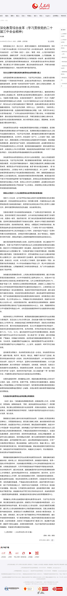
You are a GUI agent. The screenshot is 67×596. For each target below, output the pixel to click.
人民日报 (3, 557)
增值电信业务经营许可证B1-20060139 (32, 574)
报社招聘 (24, 564)
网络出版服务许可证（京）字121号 (54, 577)
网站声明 (56, 564)
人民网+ (10, 557)
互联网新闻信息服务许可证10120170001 (11, 574)
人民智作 (37, 557)
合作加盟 (40, 564)
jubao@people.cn (57, 567)
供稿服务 (46, 564)
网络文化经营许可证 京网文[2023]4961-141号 (33, 577)
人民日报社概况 (11, 564)
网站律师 (61, 564)
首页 (1, 15)
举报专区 (63, 15)
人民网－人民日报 (22, 41)
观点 (6, 20)
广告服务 (35, 564)
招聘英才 (30, 564)
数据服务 (51, 564)
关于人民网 (19, 564)
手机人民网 (17, 557)
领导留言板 (23, 557)
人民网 (2, 20)
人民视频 (30, 557)
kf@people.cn (26, 570)
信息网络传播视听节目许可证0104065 (11, 577)
